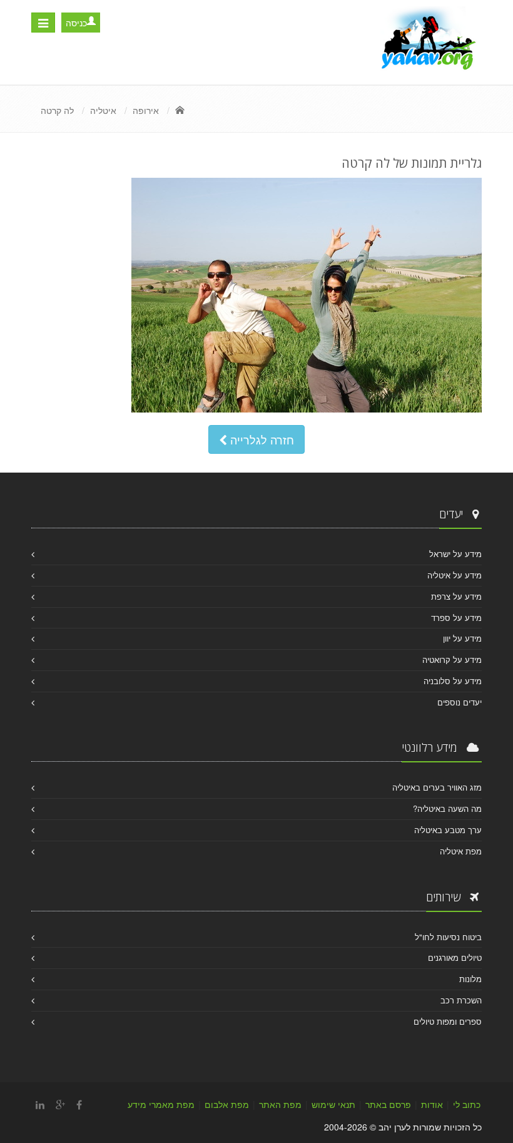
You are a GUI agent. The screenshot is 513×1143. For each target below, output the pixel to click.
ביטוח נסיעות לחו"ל (448, 937)
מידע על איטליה (454, 575)
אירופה (146, 110)
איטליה (103, 110)
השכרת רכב (461, 1000)
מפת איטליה (461, 851)
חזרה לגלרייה (260, 439)
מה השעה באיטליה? (447, 808)
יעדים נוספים (459, 702)
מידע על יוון (462, 638)
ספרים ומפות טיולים (448, 1021)
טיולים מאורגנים (455, 957)
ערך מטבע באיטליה (448, 830)
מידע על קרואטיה (452, 659)
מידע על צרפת (456, 596)
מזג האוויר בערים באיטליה (437, 787)
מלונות (470, 979)
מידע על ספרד (456, 617)
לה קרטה (57, 110)
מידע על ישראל (455, 554)
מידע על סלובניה (453, 681)
